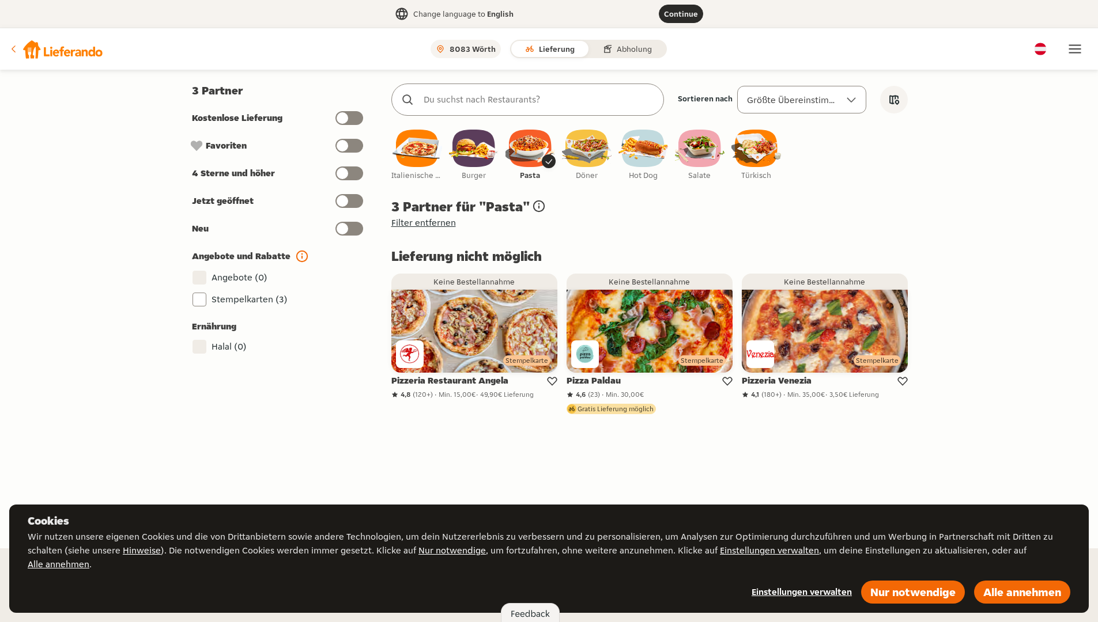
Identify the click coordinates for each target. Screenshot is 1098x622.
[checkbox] (417, 155)
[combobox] (539, 100)
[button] (56, 49)
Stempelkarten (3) (250, 299)
